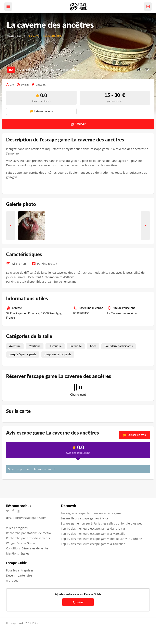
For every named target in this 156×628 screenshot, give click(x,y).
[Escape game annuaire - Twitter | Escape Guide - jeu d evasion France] (9, 510)
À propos (12, 580)
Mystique (34, 346)
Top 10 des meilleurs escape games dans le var (93, 528)
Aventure (15, 346)
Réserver (80, 124)
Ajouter (78, 602)
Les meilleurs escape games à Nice (84, 518)
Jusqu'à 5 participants (22, 354)
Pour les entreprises (20, 570)
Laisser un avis (137, 435)
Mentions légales (17, 553)
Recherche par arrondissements (28, 538)
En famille (76, 346)
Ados (93, 346)
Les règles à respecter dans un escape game (91, 513)
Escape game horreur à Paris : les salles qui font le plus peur (102, 523)
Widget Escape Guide (20, 543)
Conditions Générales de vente (27, 548)
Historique (55, 346)
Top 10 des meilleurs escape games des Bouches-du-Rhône (101, 539)
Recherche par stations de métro (28, 533)
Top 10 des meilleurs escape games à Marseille (93, 534)
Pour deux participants (118, 346)
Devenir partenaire (19, 575)
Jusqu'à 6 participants (57, 354)
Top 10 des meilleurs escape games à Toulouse (93, 544)
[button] (10, 225)
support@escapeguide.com (28, 518)
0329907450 (81, 313)
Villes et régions (17, 528)
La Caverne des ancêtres (45, 36)
